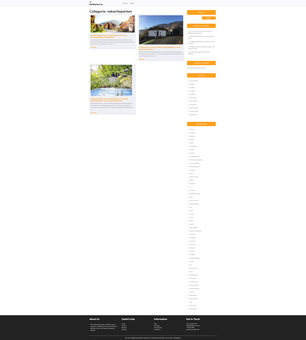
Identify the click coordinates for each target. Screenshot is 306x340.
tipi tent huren (193, 268)
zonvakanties (193, 309)
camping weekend (194, 166)
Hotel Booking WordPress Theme (160, 338)
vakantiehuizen (194, 281)
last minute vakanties (195, 231)
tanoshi (192, 261)
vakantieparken (194, 285)
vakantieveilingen (194, 288)
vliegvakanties (194, 298)
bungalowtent (193, 146)
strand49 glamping (195, 258)
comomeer (192, 183)
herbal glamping (194, 204)
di (190, 187)
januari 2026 (193, 104)
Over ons (125, 3)
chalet (191, 173)
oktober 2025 (193, 114)
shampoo (192, 248)
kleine (191, 221)
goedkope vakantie (195, 193)
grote (191, 197)
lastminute (192, 234)
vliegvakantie (193, 295)
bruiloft (192, 143)
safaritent (192, 244)
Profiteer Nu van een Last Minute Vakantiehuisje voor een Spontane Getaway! (160, 48)
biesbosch (192, 136)
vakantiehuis (193, 278)
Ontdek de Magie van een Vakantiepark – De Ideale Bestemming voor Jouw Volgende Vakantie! (109, 100)
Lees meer (94, 47)
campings (192, 170)
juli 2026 (192, 84)
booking (192, 139)
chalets (191, 180)
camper (192, 149)
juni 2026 (192, 87)
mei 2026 (192, 91)
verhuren (192, 292)
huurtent (192, 214)
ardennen (192, 129)
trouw (191, 271)
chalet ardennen (194, 177)
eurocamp (192, 190)
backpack (192, 132)
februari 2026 (193, 101)
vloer (191, 302)
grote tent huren (194, 200)
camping (192, 153)
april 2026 (192, 94)
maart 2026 (193, 97)
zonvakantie (193, 305)
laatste (191, 224)
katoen (191, 217)
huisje (191, 210)
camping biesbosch (195, 156)
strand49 (192, 254)
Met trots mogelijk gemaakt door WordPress (137, 338)
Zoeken (201, 12)
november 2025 (194, 111)
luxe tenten (193, 237)
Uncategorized (194, 275)
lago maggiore (194, 227)
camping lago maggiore (196, 160)
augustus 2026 (193, 81)
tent (191, 265)
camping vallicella (194, 163)
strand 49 (192, 251)
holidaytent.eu (96, 4)
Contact (132, 3)
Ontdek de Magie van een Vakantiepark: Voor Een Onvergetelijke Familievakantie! (109, 36)
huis (191, 207)
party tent (192, 241)
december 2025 (194, 108)
